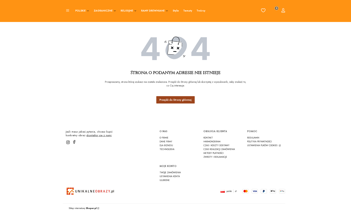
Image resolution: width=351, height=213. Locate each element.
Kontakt (208, 137)
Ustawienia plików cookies (262, 145)
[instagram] (68, 142)
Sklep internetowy (83, 208)
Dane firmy (166, 141)
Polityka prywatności (259, 141)
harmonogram (211, 141)
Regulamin (253, 137)
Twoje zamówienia (170, 172)
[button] (67, 11)
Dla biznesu (166, 145)
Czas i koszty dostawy (216, 145)
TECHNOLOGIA (167, 149)
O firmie (164, 137)
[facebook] (74, 142)
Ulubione (165, 180)
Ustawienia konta (170, 176)
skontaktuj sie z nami (99, 135)
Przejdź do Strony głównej (175, 100)
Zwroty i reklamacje (215, 157)
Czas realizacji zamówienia (219, 149)
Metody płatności (213, 153)
